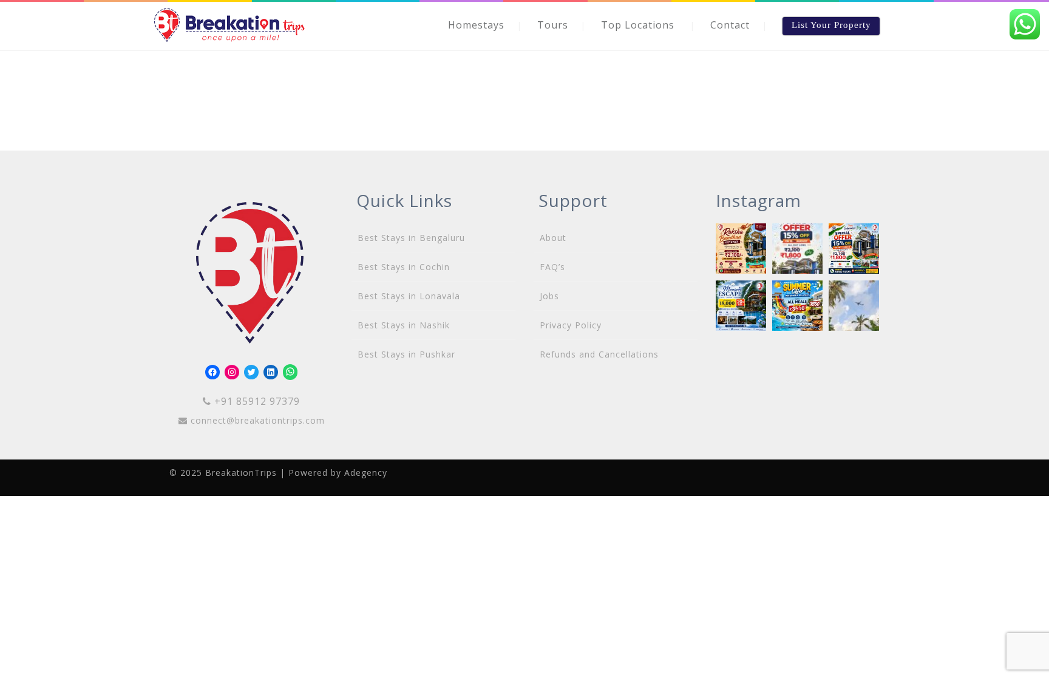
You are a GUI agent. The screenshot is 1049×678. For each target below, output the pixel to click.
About (553, 237)
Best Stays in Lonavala (409, 296)
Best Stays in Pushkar (406, 354)
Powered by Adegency (337, 472)
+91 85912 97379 (255, 401)
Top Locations (637, 25)
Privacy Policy (571, 325)
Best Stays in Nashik (404, 325)
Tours (552, 25)
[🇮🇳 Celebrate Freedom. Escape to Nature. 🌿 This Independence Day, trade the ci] (797, 248)
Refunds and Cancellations (599, 354)
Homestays (476, 25)
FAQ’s (552, 267)
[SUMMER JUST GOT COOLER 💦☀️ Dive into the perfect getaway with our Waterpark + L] (797, 305)
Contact (730, 25)
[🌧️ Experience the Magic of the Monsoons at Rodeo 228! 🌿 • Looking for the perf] (741, 305)
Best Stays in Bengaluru (411, 237)
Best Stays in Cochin (404, 267)
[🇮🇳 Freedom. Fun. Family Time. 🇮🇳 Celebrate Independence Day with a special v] (854, 248)
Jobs (549, 296)
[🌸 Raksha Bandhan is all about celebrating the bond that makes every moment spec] (741, 248)
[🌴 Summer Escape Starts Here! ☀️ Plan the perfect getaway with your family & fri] (854, 305)
